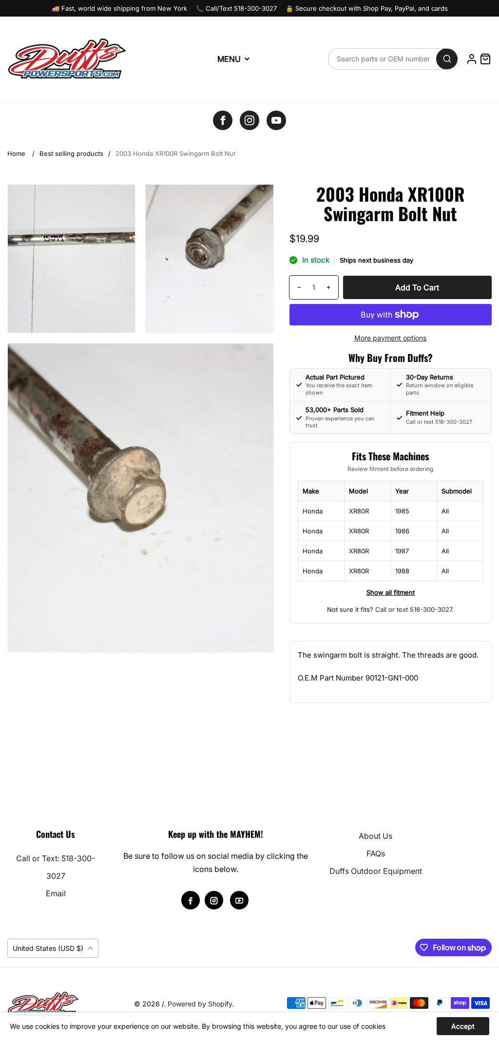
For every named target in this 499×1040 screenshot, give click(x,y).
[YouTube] (276, 120)
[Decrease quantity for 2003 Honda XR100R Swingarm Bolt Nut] (295, 287)
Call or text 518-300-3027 (413, 609)
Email (56, 893)
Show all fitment (390, 592)
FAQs (375, 853)
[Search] (447, 59)
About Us (375, 836)
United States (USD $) (49, 948)
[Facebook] (222, 120)
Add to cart (417, 287)
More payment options (390, 338)
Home (16, 153)
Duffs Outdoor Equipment (375, 871)
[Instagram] (249, 120)
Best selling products (71, 153)
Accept (463, 1026)
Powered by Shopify (200, 1004)
